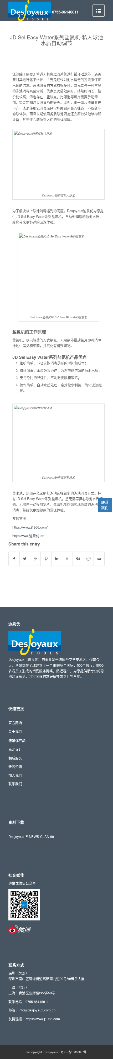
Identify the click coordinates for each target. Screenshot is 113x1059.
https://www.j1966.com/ (30, 527)
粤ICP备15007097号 (74, 1052)
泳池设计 (15, 749)
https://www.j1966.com (42, 1018)
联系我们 (105, 504)
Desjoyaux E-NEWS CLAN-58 (31, 836)
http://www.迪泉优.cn (28, 535)
